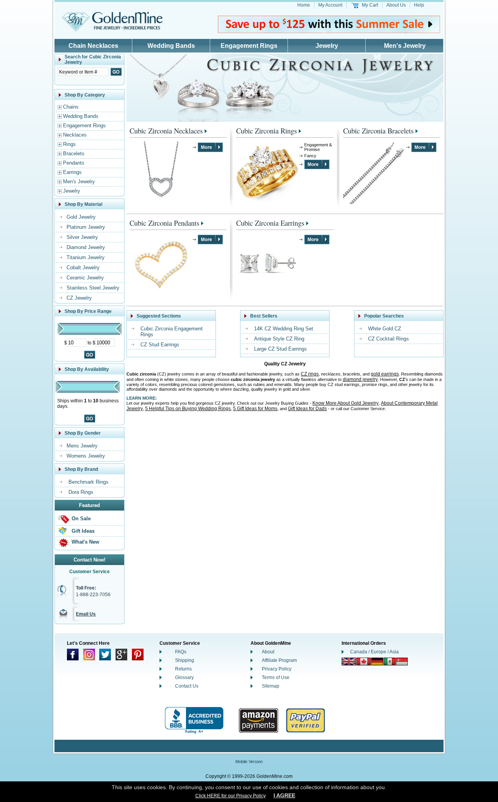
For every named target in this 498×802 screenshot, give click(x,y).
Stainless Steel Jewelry (93, 288)
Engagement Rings (249, 45)
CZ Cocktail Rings (388, 339)
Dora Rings (80, 492)
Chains (71, 107)
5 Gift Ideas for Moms (255, 408)
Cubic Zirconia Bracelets (378, 130)
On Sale (81, 518)
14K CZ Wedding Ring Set (283, 329)
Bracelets (73, 153)
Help (419, 5)
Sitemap (270, 686)
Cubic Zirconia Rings (266, 130)
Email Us (86, 614)
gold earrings (385, 374)
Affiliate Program (279, 660)
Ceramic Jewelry (85, 278)
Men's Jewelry (405, 45)
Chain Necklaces (93, 45)
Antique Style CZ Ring (279, 339)
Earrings (72, 172)
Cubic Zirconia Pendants (164, 223)
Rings (69, 144)
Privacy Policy (276, 669)
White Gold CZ (384, 329)
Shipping (184, 660)
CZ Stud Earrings (159, 344)
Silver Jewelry (82, 237)
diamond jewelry (360, 379)
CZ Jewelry (79, 298)
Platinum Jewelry (86, 227)
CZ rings (310, 374)
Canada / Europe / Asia (374, 652)
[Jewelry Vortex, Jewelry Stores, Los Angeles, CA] (194, 720)
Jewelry (327, 45)
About (268, 652)
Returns (183, 669)
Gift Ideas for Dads (307, 408)
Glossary (184, 677)
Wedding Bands (171, 45)
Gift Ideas (83, 531)
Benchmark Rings (88, 482)
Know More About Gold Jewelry (345, 403)
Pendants (73, 163)
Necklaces (75, 135)
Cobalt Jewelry (83, 267)
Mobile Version (249, 761)
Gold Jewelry (81, 217)
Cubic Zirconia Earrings (270, 223)
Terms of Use (275, 677)
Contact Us (186, 686)
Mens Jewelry (82, 446)
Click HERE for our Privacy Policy (230, 795)
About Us (396, 5)
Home (303, 5)
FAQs (180, 652)
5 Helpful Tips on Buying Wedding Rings (188, 408)
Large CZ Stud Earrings (280, 349)
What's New (85, 542)
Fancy (310, 155)
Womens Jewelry (86, 456)
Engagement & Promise (318, 147)
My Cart (370, 5)
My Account (330, 5)
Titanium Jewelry (86, 257)
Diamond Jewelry (86, 247)
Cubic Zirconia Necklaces (166, 130)
